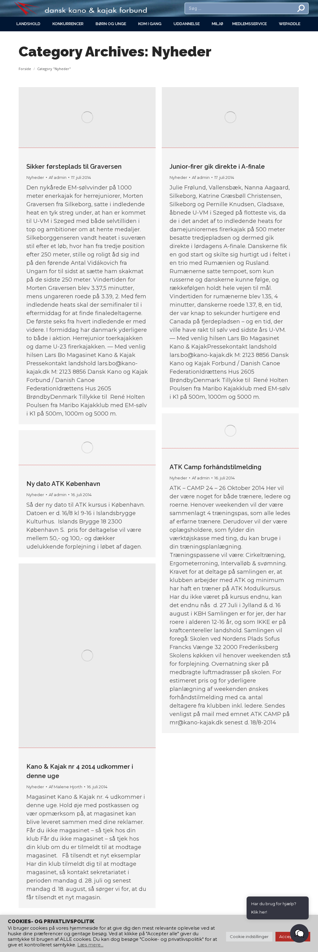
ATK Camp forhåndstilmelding (215, 467)
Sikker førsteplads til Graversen (74, 166)
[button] (299, 933)
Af (57, 177)
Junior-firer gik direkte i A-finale (217, 166)
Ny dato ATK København (63, 483)
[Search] (301, 8)
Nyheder (35, 177)
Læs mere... (90, 945)
